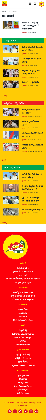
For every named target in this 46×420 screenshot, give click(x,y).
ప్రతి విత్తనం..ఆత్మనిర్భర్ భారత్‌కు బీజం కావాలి (31, 199)
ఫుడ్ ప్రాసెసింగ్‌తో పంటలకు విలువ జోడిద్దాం (32, 48)
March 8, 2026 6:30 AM (36, 151)
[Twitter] (26, 411)
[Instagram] (31, 411)
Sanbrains (41, 417)
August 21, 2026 (34, 77)
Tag (9, 11)
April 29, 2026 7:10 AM (35, 140)
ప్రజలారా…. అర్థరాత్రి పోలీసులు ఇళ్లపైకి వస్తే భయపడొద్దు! (30, 25)
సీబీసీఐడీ (14, 11)
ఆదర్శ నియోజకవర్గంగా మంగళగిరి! (31, 111)
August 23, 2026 (34, 65)
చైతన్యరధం (24, 32)
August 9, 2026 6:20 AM (36, 116)
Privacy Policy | (30, 402)
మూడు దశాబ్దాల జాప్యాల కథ (33, 209)
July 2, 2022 (33, 32)
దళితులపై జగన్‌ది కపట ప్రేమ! (31, 123)
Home (4, 11)
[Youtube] (36, 411)
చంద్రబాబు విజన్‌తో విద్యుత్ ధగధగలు (32, 134)
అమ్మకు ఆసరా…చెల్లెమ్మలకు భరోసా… (32, 146)
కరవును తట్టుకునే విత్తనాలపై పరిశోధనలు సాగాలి (32, 187)
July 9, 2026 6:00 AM (35, 128)
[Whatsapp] (15, 411)
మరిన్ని (4, 95)
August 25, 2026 (34, 53)
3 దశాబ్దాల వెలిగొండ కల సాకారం (31, 60)
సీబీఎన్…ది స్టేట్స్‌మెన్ (30, 82)
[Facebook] (20, 411)
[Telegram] (10, 411)
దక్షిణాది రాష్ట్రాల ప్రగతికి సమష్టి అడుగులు (30, 72)
